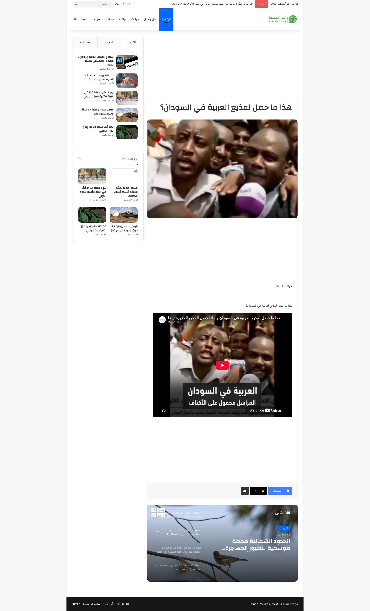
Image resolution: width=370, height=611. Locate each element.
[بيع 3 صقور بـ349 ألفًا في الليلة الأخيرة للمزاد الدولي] (127, 98)
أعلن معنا (108, 604)
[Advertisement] (222, 63)
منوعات (96, 19)
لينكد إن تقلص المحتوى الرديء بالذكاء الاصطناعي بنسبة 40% (96, 60)
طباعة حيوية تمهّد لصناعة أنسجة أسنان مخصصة (99, 77)
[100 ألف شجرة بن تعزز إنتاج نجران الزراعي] (127, 132)
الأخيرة (109, 42)
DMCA (76, 604)
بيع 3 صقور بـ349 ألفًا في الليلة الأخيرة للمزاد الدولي (99, 94)
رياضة (122, 19)
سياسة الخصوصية (92, 604)
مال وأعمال (150, 19)
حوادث (135, 19)
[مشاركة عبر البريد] (245, 491)
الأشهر (132, 42)
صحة (84, 19)
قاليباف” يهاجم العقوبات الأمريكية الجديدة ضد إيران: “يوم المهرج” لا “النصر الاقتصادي (250, 545)
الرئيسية (166, 19)
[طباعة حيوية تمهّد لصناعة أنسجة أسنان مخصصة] (127, 80)
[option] (222, 543)
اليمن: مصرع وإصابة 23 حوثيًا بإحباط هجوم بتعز (97, 111)
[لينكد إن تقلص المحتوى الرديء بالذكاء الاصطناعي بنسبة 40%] (127, 62)
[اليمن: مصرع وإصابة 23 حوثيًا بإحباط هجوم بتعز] (127, 115)
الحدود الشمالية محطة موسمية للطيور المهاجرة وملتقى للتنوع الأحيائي (217, 4)
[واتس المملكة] (283, 19)
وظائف (110, 19)
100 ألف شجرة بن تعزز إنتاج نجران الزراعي (98, 128)
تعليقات (85, 42)
